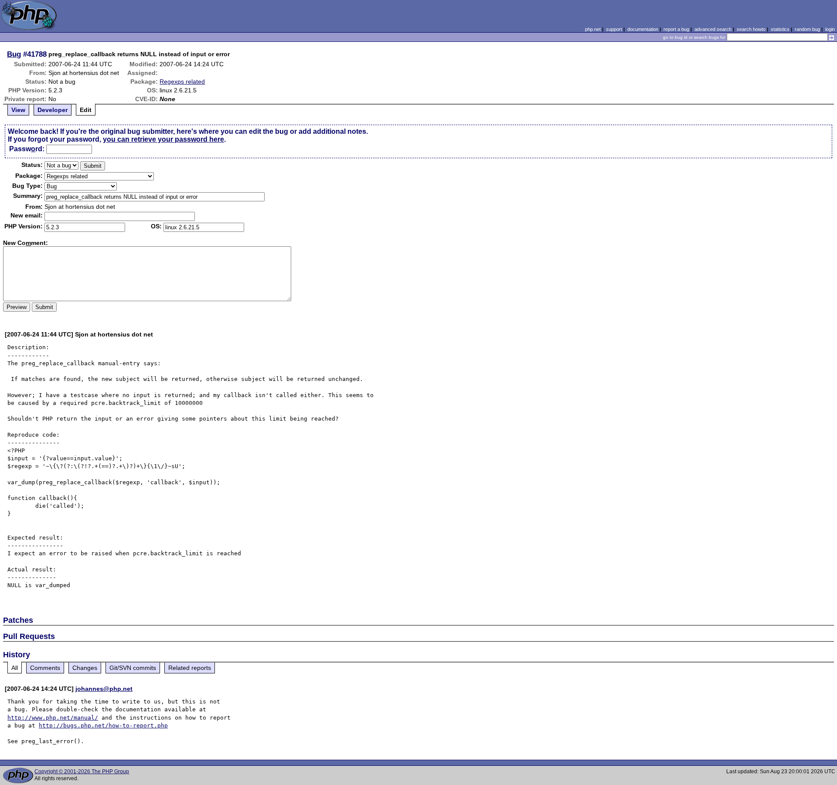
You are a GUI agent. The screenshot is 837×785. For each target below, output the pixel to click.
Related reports (189, 667)
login (830, 29)
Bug (14, 54)
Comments (45, 667)
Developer (52, 109)
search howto (751, 29)
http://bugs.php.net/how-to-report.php (103, 725)
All (14, 667)
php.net (593, 29)
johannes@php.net (104, 688)
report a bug (676, 29)
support (614, 29)
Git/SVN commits (132, 667)
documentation (642, 29)
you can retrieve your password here (163, 139)
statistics (780, 29)
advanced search (713, 29)
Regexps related (182, 81)
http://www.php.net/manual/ (52, 717)
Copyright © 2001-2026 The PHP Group (81, 771)
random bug (807, 29)
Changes (84, 667)
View (18, 109)
